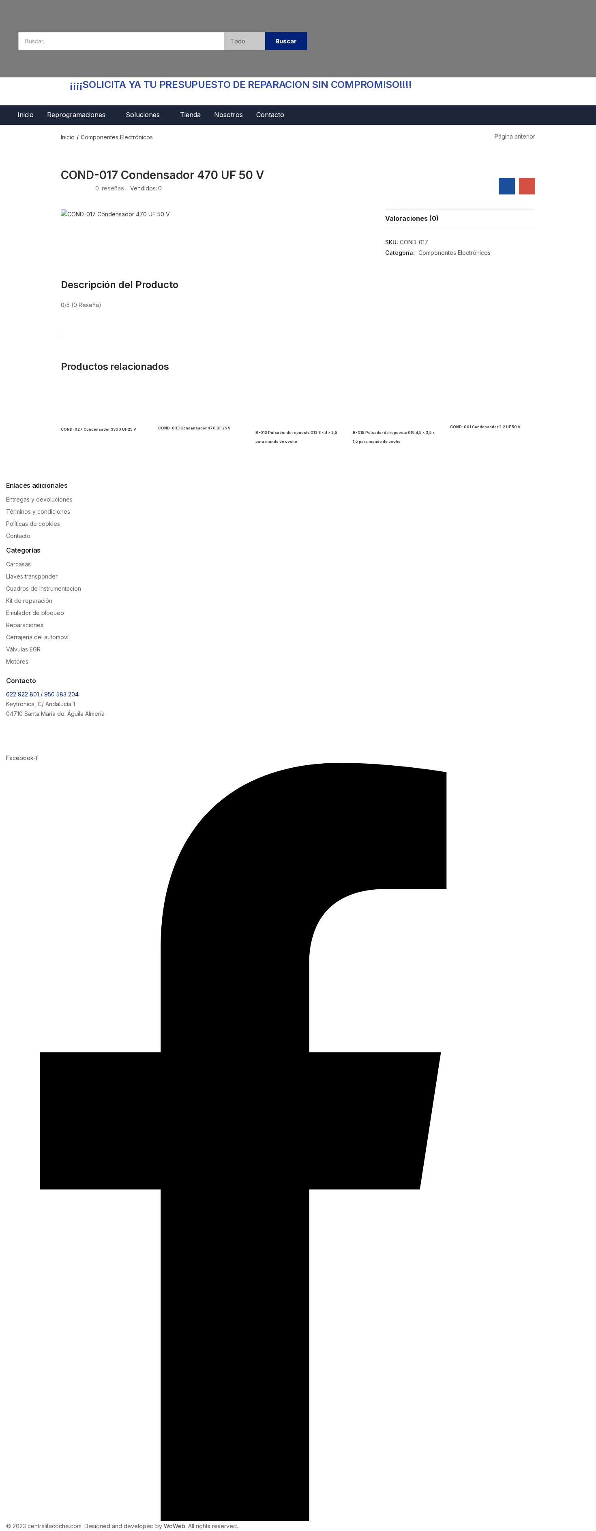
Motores (17, 661)
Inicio (25, 115)
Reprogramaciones (77, 115)
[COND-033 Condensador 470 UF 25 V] (200, 404)
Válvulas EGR (23, 649)
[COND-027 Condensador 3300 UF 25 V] (103, 404)
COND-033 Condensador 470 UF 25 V (194, 428)
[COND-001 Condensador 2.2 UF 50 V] (492, 404)
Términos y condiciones (38, 511)
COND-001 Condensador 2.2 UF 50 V (485, 427)
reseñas (109, 188)
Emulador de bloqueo (35, 612)
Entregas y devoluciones (39, 499)
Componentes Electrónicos (117, 137)
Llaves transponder (32, 576)
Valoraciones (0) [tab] (412, 218)
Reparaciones (24, 624)
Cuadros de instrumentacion (43, 588)
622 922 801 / (25, 694)
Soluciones (144, 115)
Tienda (190, 115)
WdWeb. (175, 1525)
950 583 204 (61, 694)
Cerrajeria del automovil (38, 637)
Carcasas (18, 564)
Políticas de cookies (33, 523)
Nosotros (228, 115)
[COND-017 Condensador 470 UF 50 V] (507, 186)
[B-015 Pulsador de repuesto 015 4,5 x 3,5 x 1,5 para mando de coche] (395, 404)
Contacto (270, 115)
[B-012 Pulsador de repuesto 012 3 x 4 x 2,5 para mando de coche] (298, 404)
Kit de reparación (29, 600)
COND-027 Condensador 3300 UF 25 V (98, 429)
